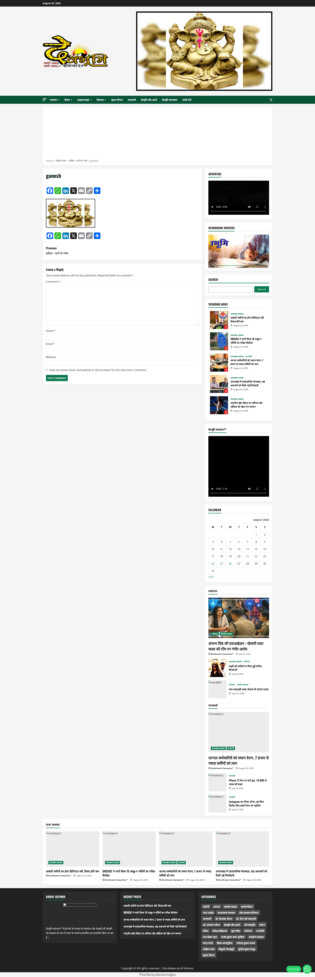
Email (50, 344)
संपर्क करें (186, 100)
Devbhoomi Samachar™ (222, 654)
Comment (53, 281)
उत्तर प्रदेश (208, 913)
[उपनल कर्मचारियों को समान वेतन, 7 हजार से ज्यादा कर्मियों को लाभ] (238, 732)
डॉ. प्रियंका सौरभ (223, 919)
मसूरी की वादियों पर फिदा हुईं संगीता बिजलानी (217, 668)
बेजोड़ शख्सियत (219, 931)
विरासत (100, 100)
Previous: (57, 250)
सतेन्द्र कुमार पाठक (246, 943)
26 (230, 563)
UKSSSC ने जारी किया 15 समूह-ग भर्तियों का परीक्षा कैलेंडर (219, 341)
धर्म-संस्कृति (249, 925)
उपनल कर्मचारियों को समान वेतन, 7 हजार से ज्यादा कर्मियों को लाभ (219, 363)
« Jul (210, 576)
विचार (67, 100)
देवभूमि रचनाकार (170, 100)
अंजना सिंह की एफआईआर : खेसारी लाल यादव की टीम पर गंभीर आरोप (235, 646)
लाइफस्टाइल (83, 100)
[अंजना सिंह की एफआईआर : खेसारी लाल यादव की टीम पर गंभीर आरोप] (238, 618)
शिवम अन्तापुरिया (224, 943)
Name (50, 331)
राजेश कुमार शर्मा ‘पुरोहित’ (233, 937)
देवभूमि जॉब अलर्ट (149, 100)
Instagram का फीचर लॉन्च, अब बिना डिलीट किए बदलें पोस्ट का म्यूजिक (217, 804)
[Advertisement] (157, 134)
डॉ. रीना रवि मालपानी (246, 919)
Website (51, 357)
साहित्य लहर (209, 949)
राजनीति (260, 931)
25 (221, 563)
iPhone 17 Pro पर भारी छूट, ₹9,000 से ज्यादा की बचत (217, 782)
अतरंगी (206, 906)
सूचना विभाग (117, 100)
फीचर (205, 931)
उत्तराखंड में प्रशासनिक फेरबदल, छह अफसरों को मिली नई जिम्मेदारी (219, 384)
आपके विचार (247, 906)
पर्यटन (262, 925)
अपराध (216, 906)
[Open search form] (271, 100)
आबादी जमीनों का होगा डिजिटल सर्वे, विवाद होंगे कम (219, 320)
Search (213, 280)
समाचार (53, 100)
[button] (45, 99)
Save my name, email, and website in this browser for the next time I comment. (98, 370)
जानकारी (132, 100)
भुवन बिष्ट (235, 931)
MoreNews (169, 968)
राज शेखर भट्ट (210, 937)
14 (247, 549)
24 (212, 563)
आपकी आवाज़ (230, 906)
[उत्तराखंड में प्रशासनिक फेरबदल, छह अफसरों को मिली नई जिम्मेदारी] (242, 849)
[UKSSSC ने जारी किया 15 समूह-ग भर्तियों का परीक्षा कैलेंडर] (129, 849)
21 (247, 556)
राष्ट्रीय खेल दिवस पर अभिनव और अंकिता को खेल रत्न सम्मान (219, 405)
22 (256, 556)
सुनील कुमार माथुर (246, 949)
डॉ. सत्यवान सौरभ (211, 925)
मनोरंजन (215, 633)
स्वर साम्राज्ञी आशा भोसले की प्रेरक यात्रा (217, 689)
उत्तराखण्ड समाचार (237, 314)
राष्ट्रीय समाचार (226, 633)
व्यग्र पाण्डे (208, 943)
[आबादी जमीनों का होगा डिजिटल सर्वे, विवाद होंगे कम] (72, 849)
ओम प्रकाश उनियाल (248, 913)
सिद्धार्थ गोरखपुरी (226, 949)
